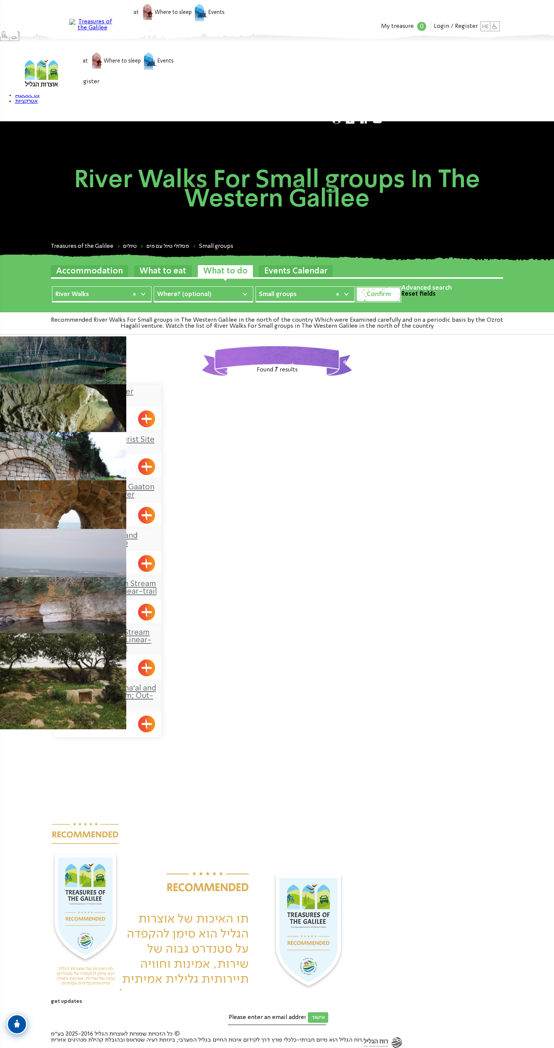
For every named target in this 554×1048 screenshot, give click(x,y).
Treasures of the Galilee (82, 246)
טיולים (130, 246)
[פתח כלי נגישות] (17, 1024)
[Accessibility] (495, 26)
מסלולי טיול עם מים (168, 246)
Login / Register (456, 26)
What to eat (162, 271)
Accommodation (89, 271)
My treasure (402, 26)
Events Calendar (296, 271)
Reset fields (418, 294)
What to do (225, 271)
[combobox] (101, 294)
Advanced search (426, 288)
